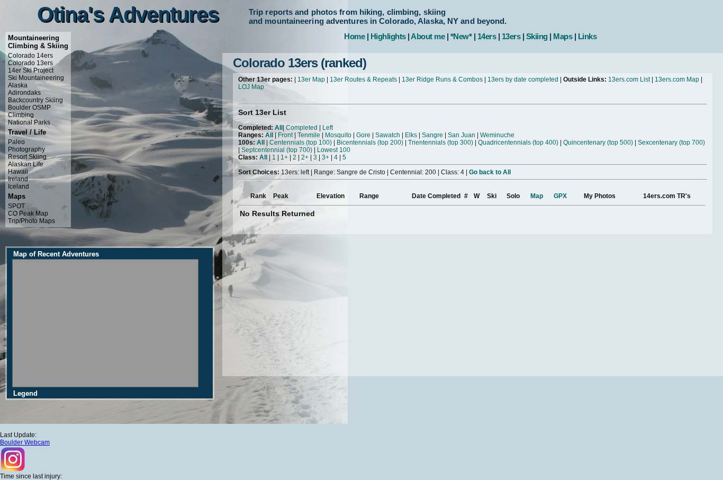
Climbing (21, 115)
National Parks (29, 122)
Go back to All (490, 172)
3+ (325, 157)
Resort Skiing (27, 157)
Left (327, 127)
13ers (511, 36)
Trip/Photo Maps (31, 221)
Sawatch (387, 135)
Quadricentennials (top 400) (518, 142)
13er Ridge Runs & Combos (442, 79)
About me (428, 36)
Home (354, 36)
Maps (562, 36)
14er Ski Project (30, 70)
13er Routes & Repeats (363, 79)
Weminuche (497, 135)
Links (587, 36)
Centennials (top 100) (300, 142)
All (279, 127)
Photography (26, 149)
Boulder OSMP (29, 107)
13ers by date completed (522, 79)
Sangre (432, 135)
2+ (305, 157)
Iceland (18, 186)
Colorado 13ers (30, 63)
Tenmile (308, 135)
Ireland (18, 179)
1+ (284, 157)
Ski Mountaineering (36, 78)
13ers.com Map (677, 79)
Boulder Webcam (25, 442)
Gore (363, 135)
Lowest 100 (333, 150)
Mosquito (338, 135)
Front (285, 135)
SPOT (16, 206)
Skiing (537, 36)
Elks (411, 135)
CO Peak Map (28, 213)
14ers (486, 36)
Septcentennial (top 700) (276, 150)
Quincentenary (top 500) (598, 142)
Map (536, 196)
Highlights (388, 36)
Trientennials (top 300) (440, 142)
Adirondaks (24, 92)
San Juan (461, 135)
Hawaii (18, 171)
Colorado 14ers (30, 55)
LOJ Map (251, 87)
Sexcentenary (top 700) (671, 142)
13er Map (311, 79)
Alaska (18, 85)
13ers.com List (629, 79)
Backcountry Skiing (35, 100)
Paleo (16, 142)
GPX (560, 196)
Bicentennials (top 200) (370, 142)
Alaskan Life (25, 164)
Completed (302, 127)
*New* (461, 36)
